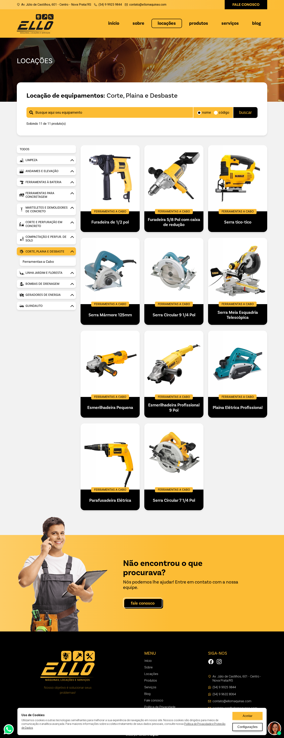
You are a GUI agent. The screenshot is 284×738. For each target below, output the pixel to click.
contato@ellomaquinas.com (147, 4)
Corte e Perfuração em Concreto (44, 224)
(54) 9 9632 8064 (224, 694)
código (224, 112)
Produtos (198, 23)
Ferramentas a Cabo (38, 261)
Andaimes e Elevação (42, 171)
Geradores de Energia (43, 295)
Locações (167, 23)
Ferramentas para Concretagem (40, 195)
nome (206, 112)
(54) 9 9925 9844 (110, 4)
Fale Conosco (143, 603)
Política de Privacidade (159, 707)
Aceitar (247, 716)
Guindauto (34, 306)
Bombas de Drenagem (42, 284)
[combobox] (109, 112)
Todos (24, 149)
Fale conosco (245, 4)
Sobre (138, 23)
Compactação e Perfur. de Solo (46, 238)
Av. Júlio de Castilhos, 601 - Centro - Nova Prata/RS (56, 4)
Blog (256, 23)
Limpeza (31, 160)
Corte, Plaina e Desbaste (45, 251)
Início (113, 23)
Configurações (247, 727)
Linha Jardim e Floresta (44, 273)
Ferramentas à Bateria (43, 182)
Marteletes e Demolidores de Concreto (47, 209)
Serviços (230, 23)
